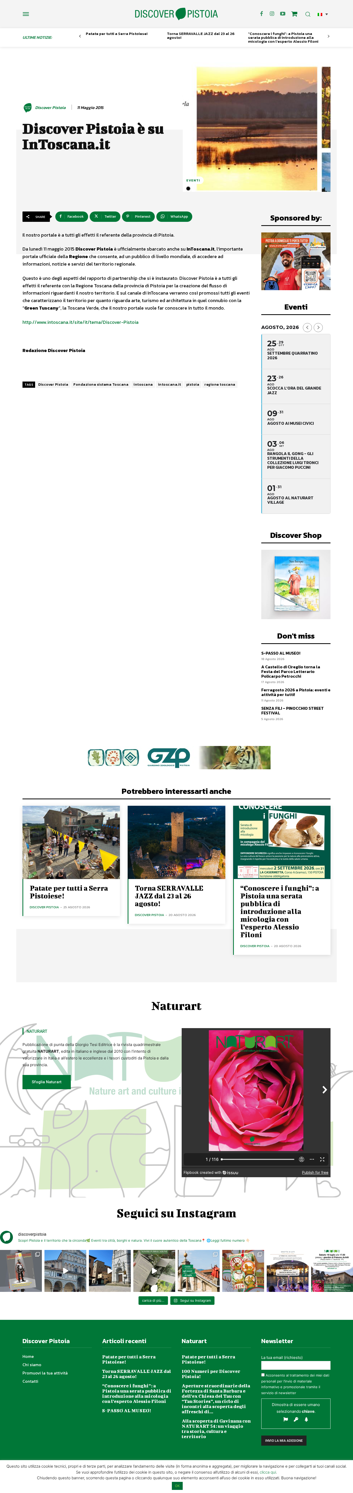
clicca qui (268, 1472)
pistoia (192, 384)
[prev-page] (80, 36)
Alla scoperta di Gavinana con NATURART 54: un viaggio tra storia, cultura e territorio (216, 1428)
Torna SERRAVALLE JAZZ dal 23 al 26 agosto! (201, 35)
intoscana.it (169, 384)
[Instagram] (272, 14)
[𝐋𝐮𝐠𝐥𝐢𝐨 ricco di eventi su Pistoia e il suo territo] (199, 1271)
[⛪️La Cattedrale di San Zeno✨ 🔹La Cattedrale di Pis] (65, 1271)
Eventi (193, 180)
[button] (323, 14)
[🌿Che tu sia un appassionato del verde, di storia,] (154, 1271)
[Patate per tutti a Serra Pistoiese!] (71, 842)
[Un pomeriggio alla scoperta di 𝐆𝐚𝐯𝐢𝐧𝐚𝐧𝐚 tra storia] (332, 1271)
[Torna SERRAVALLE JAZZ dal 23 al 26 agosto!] (176, 842)
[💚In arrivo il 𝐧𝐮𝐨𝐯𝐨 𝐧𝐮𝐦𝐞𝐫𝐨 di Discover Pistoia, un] (21, 1271)
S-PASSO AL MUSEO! (280, 653)
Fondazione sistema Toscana (100, 384)
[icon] (294, 14)
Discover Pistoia (50, 107)
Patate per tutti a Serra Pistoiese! (117, 33)
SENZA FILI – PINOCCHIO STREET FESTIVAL (292, 710)
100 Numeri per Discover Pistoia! (211, 1373)
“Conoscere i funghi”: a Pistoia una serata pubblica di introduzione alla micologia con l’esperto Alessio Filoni (283, 37)
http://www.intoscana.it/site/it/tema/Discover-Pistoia (80, 322)
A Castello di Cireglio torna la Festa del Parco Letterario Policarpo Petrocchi (290, 671)
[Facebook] (261, 14)
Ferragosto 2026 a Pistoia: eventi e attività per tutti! (296, 692)
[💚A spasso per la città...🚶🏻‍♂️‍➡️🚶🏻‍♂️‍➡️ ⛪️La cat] (110, 1271)
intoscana (143, 384)
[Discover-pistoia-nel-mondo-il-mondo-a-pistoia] (176, 14)
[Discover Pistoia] (28, 108)
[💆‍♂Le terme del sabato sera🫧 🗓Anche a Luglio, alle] (288, 1271)
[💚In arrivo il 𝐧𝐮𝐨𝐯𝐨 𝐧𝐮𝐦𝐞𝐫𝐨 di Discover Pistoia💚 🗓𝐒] (243, 1271)
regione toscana (219, 384)
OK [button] (177, 1486)
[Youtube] (283, 14)
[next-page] (328, 36)
